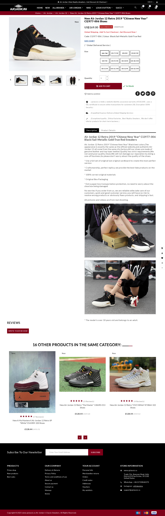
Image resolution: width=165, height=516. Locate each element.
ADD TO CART (103, 86)
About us (48, 480)
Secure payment (51, 484)
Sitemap (48, 490)
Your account (91, 465)
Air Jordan (76, 8)
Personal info (87, 470)
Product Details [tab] (108, 130)
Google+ (148, 93)
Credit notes (87, 480)
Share (137, 93)
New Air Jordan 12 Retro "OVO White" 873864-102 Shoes (133, 406)
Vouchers (86, 487)
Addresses (86, 484)
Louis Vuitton (104, 8)
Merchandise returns (90, 473)
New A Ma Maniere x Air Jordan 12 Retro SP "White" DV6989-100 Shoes (32, 421)
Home (40, 8)
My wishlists (87, 490)
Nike (89, 8)
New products (12, 473)
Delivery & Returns (52, 470)
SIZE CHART (89, 41)
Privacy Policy (50, 473)
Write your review (18, 331)
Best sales (11, 477)
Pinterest (153, 93)
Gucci (120, 8)
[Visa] (154, 513)
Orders (85, 477)
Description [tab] (91, 130)
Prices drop (11, 470)
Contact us (49, 487)
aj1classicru (138, 486)
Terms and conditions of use (56, 477)
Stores (47, 494)
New (47, 8)
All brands (59, 8)
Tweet (143, 93)
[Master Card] (146, 513)
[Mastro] (138, 513)
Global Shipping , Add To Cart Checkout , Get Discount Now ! (110, 32)
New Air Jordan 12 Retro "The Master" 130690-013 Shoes (82, 406)
